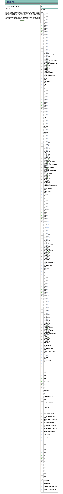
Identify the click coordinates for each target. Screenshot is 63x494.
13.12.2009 (50, 402)
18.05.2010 (50, 396)
